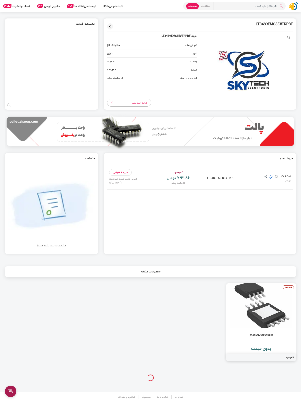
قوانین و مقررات (126, 397)
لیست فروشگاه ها (82, 6)
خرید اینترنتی (140, 102)
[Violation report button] (109, 45)
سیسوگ (146, 397)
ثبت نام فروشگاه (113, 6)
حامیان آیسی (49, 6)
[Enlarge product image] (288, 37)
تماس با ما (162, 397)
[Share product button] (110, 26)
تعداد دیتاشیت (17, 6)
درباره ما (179, 397)
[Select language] (10, 391)
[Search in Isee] (281, 6)
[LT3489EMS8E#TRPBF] (261, 322)
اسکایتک (285, 176)
